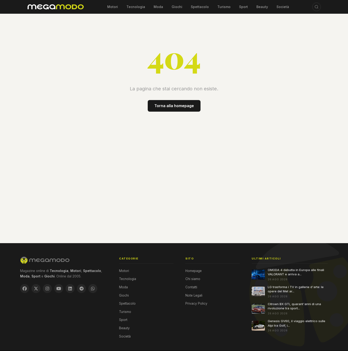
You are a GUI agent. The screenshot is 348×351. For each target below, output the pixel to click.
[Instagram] (47, 288)
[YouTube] (58, 288)
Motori (112, 7)
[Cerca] (316, 7)
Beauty (262, 7)
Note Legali (193, 295)
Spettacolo (200, 7)
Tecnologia (135, 7)
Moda (158, 7)
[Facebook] (24, 288)
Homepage (193, 271)
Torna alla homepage (174, 105)
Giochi (177, 7)
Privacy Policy (196, 303)
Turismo (224, 7)
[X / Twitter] (35, 288)
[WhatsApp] (92, 288)
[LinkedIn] (70, 288)
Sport (243, 7)
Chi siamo (192, 279)
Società (283, 7)
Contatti (191, 287)
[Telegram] (81, 288)
